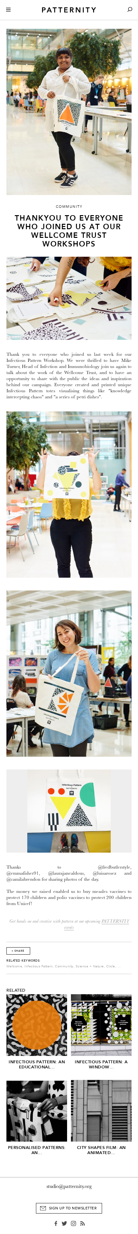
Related (16, 990)
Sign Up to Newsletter (73, 1208)
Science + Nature (90, 966)
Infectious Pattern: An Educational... (37, 1064)
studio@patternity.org (69, 1186)
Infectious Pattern (38, 966)
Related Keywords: (23, 961)
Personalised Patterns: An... (37, 1150)
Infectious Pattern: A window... (101, 1064)
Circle (110, 966)
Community (64, 966)
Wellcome (14, 966)
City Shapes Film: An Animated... (101, 1150)
